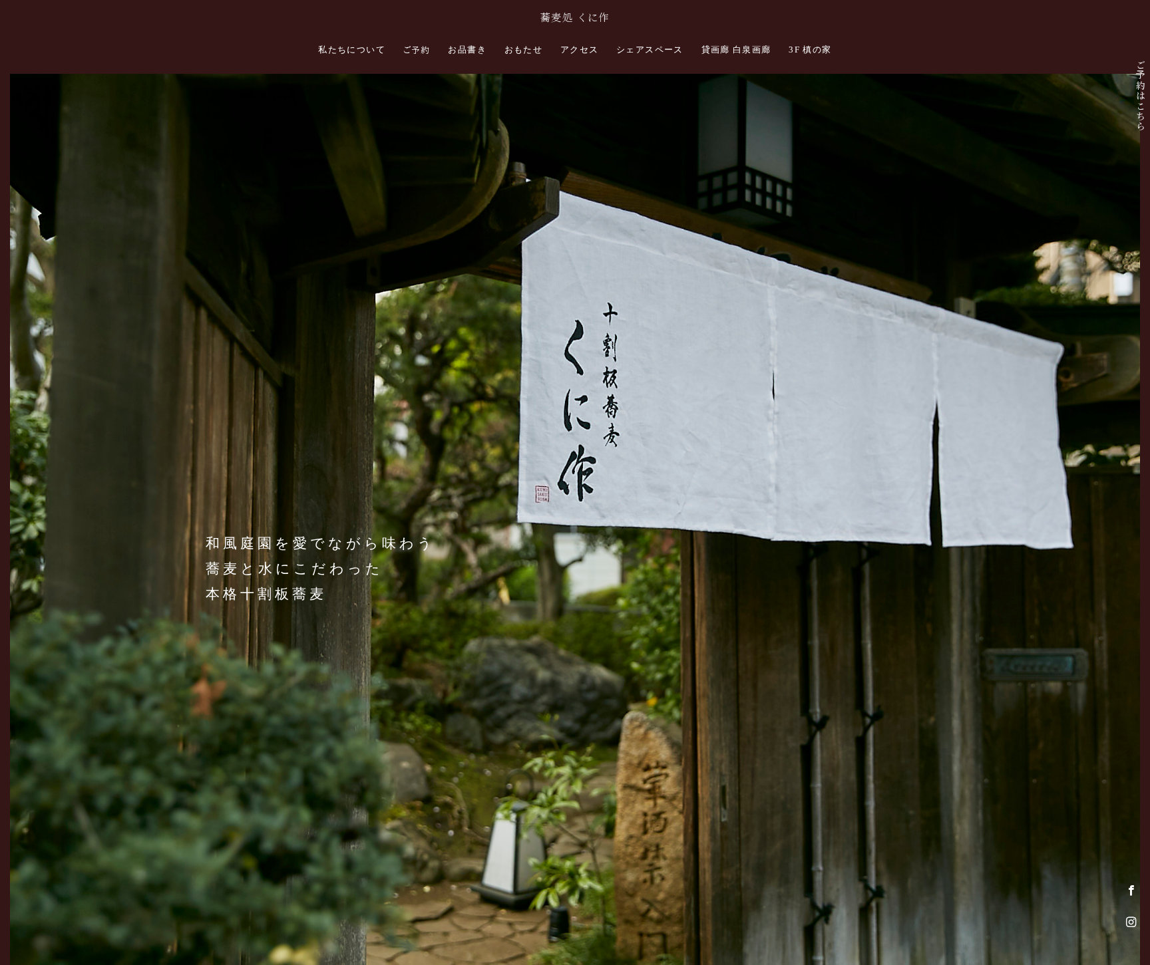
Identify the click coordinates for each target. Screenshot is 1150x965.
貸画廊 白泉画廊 (736, 50)
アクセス (579, 50)
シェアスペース (649, 50)
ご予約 (417, 50)
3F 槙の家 (810, 50)
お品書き (467, 50)
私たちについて (351, 50)
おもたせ (523, 50)
